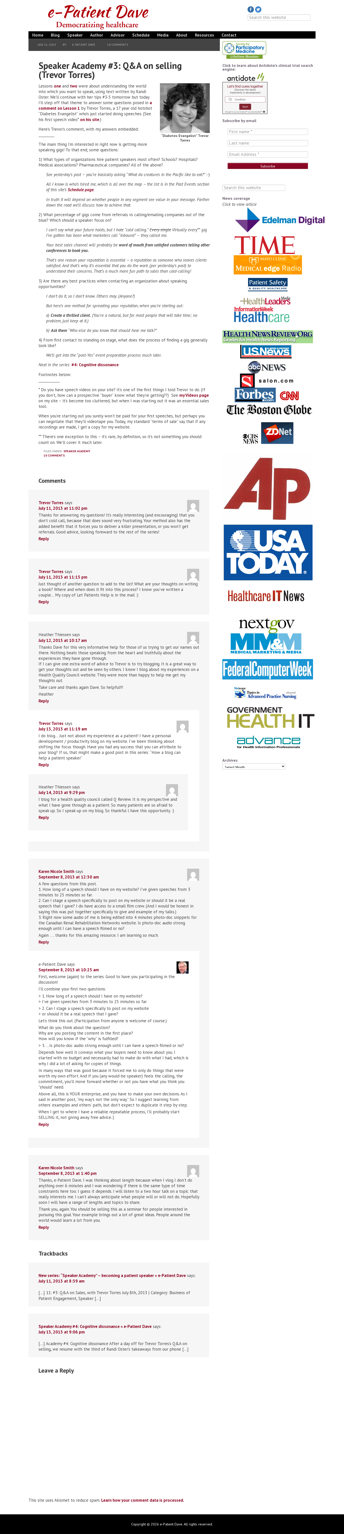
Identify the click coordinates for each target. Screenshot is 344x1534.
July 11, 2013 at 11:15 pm (63, 577)
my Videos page (194, 395)
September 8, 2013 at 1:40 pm (68, 1173)
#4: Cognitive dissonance (95, 364)
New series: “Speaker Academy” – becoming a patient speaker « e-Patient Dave (112, 1275)
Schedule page (81, 189)
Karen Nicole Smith (56, 871)
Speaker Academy (76, 451)
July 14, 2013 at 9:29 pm (62, 792)
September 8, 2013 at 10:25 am (69, 970)
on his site (89, 119)
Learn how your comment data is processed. (142, 1500)
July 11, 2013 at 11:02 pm (63, 508)
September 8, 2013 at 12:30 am (69, 877)
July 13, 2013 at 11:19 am (63, 729)
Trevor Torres (51, 502)
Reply (44, 539)
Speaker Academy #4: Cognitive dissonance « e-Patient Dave (95, 1326)
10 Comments (117, 44)
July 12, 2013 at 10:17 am (63, 640)
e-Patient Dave (98, 16)
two (73, 86)
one (57, 86)
